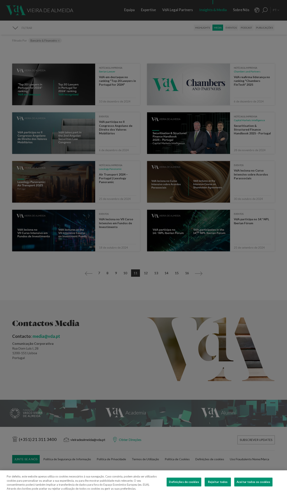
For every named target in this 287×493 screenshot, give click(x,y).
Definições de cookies (184, 482)
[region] (143, 481)
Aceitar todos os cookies (253, 482)
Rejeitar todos (218, 482)
